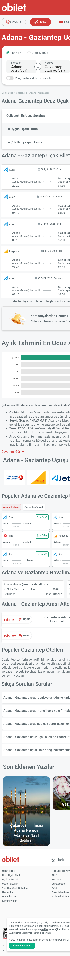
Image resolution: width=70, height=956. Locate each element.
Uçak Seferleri (10, 879)
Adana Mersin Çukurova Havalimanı (26, 584)
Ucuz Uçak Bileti (11, 875)
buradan (37, 939)
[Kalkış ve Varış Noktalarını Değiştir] (37, 66)
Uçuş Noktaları (10, 883)
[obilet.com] (23, 11)
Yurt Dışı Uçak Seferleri (15, 888)
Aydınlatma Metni (18, 933)
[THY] (14, 477)
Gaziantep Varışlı (33, 507)
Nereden (16, 62)
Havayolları (8, 892)
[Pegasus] (38, 477)
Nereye (49, 62)
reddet (44, 929)
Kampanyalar (9, 900)
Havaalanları (9, 896)
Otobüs (15, 22)
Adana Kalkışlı (11, 507)
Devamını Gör (11, 451)
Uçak (42, 22)
